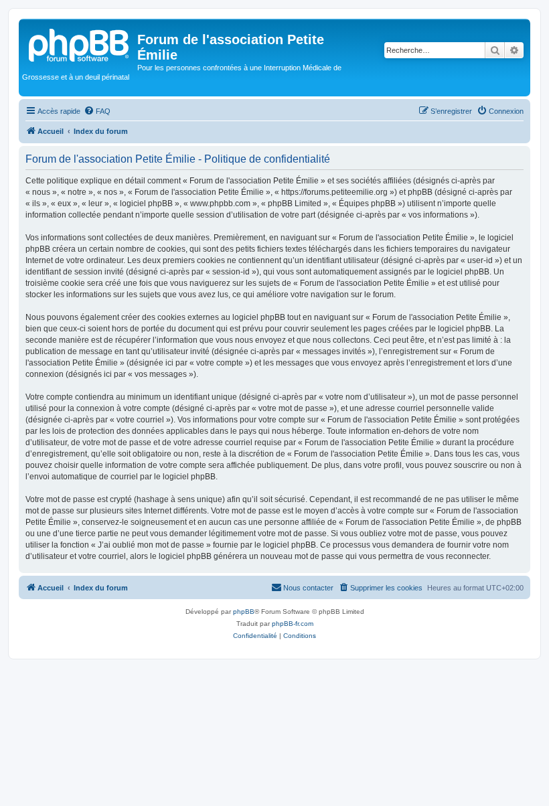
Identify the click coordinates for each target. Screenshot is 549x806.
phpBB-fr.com (292, 623)
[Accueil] (79, 43)
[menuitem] (97, 111)
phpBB (243, 611)
